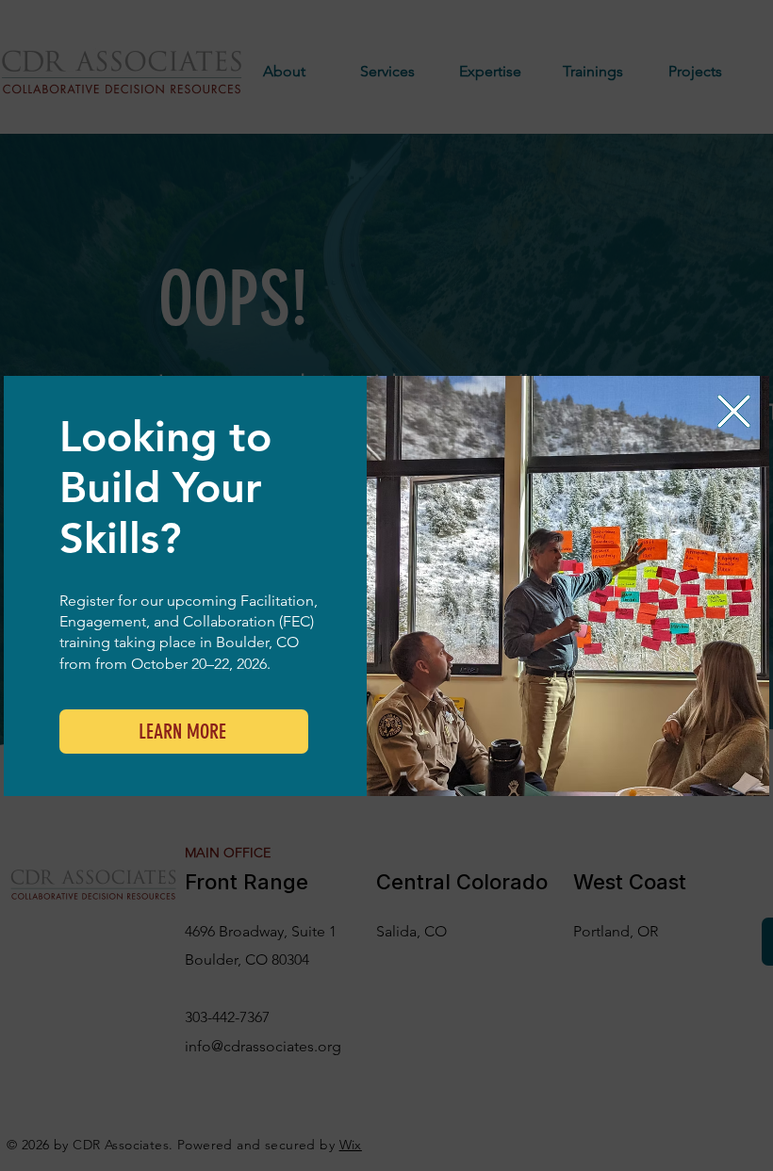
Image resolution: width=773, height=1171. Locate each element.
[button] (733, 411)
